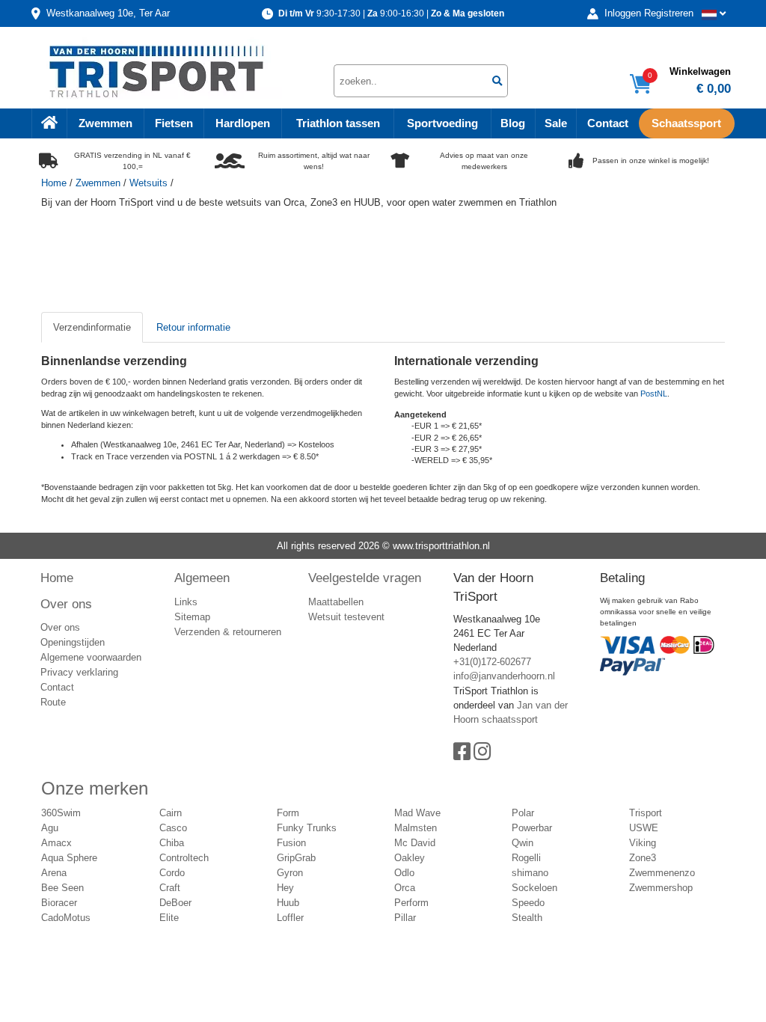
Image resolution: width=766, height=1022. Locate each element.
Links (185, 602)
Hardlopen (242, 123)
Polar (523, 812)
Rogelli (526, 857)
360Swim (61, 812)
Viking (642, 842)
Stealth (527, 917)
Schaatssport (686, 123)
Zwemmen (105, 123)
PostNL (653, 393)
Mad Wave (417, 812)
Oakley (409, 857)
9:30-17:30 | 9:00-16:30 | (391, 13)
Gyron (290, 872)
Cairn (170, 812)
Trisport (645, 812)
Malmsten (415, 827)
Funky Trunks (307, 827)
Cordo (172, 872)
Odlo (404, 872)
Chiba (171, 842)
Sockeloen (534, 887)
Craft (169, 887)
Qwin (522, 842)
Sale (556, 123)
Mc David (414, 842)
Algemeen (202, 577)
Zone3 (642, 857)
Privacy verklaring (79, 672)
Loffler (290, 917)
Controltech (184, 857)
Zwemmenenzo (662, 872)
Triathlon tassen (338, 123)
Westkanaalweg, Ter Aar (108, 13)
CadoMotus (66, 917)
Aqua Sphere (69, 857)
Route (53, 702)
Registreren (668, 13)
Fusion (291, 842)
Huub (288, 902)
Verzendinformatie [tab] (92, 327)
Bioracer (59, 902)
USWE (643, 827)
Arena (54, 872)
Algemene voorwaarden (90, 657)
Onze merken (94, 788)
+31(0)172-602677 (492, 661)
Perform (411, 902)
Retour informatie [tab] (193, 327)
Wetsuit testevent (346, 616)
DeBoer (175, 902)
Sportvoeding (442, 123)
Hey (285, 887)
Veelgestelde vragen (364, 577)
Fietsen (174, 123)
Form (288, 812)
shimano (530, 872)
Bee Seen (62, 887)
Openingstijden (72, 642)
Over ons (66, 603)
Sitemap (192, 616)
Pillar (405, 917)
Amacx (56, 842)
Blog (512, 123)
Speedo (528, 902)
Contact (607, 123)
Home (54, 183)
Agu (49, 827)
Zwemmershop (661, 887)
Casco (173, 827)
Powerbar (532, 827)
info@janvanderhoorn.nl (504, 676)
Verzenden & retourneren (227, 631)
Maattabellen (336, 602)
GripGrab (296, 857)
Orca (404, 887)
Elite (169, 917)
